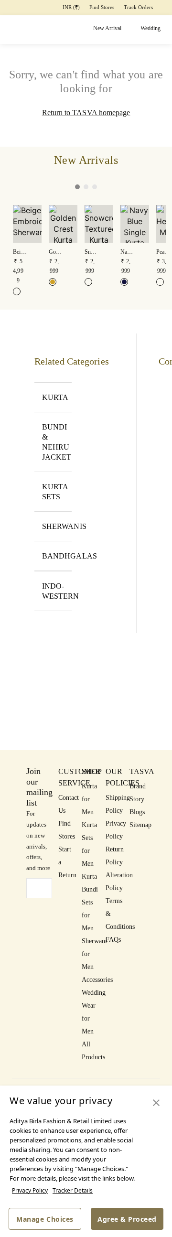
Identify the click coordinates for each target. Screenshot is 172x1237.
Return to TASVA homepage (86, 112)
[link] (27, 245)
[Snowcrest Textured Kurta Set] (88, 282)
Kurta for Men (89, 799)
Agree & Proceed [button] (127, 1219)
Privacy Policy (30, 1190)
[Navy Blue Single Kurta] (124, 282)
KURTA (55, 397)
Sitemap (140, 824)
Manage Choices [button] (44, 1219)
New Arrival (107, 28)
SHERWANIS (57, 526)
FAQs (113, 939)
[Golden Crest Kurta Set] (52, 282)
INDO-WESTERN (57, 591)
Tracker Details (73, 1190)
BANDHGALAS (57, 556)
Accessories (97, 979)
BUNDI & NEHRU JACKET (56, 442)
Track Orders (138, 7)
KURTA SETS (55, 492)
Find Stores (101, 7)
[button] (59, 187)
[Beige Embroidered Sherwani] (17, 291)
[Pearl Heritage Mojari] (160, 282)
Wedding (150, 28)
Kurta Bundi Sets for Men (90, 902)
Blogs (137, 812)
